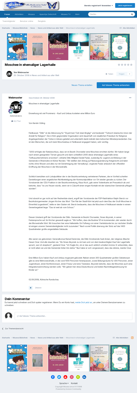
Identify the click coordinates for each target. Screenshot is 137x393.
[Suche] (132, 14)
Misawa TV (66, 14)
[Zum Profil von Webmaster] (9, 74)
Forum (7, 14)
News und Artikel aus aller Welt (45, 75)
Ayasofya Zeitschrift (47, 14)
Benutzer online (26, 21)
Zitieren (38, 288)
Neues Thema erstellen (82, 85)
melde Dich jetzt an (83, 302)
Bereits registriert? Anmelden (98, 5)
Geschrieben (42, 98)
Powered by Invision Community (68, 389)
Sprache (63, 383)
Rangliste (42, 21)
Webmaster (23, 72)
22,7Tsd (16, 121)
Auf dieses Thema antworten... (32, 316)
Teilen (110, 74)
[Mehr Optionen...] (130, 97)
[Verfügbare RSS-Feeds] (132, 338)
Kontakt (74, 383)
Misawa (31, 14)
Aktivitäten (19, 14)
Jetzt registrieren (125, 5)
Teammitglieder (8, 21)
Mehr (77, 14)
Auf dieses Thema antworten (116, 85)
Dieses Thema (119, 14)
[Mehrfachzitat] (31, 288)
